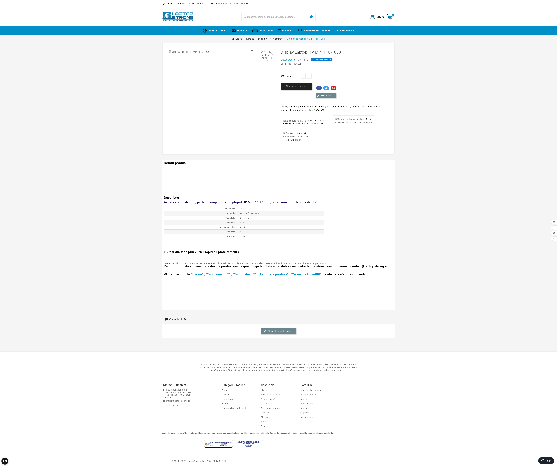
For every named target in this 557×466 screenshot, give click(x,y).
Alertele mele (307, 417)
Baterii (225, 403)
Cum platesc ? (268, 399)
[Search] (311, 16)
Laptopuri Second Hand (234, 408)
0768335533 (294, 140)
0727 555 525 (219, 3)
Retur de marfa (308, 394)
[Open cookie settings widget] (4, 461)
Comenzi (304, 399)
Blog (263, 426)
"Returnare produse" (274, 274)
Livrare (264, 390)
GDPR (264, 403)
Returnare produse (270, 408)
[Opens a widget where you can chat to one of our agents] (546, 461)
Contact (265, 412)
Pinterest (333, 88)
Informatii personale (310, 390)
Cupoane (305, 412)
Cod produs (170, 169)
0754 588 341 (242, 3)
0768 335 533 (197, 3)
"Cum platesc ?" (244, 274)
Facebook (319, 88)
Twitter (326, 88)
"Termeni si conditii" (306, 274)
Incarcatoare (228, 399)
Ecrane (225, 390)
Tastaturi (226, 394)
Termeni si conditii (270, 394)
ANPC (264, 421)
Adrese (304, 408)
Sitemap (265, 417)
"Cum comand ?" (218, 274)
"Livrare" (197, 274)
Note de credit (307, 403)
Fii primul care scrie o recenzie (280, 331)
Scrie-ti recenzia (328, 95)
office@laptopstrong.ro (178, 401)
